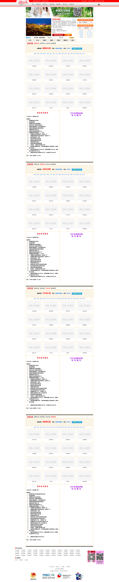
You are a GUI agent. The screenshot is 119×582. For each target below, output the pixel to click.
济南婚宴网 (60, 553)
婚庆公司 (45, 4)
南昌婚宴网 (53, 553)
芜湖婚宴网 (41, 555)
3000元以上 (89, 36)
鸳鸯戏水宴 (36, 164)
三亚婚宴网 (23, 550)
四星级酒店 (81, 32)
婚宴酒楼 (81, 36)
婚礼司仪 (65, 4)
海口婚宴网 (17, 550)
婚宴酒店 (38, 4)
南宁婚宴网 (78, 551)
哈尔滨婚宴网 (78, 555)
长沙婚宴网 (17, 551)
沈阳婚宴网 (72, 551)
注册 (99, 1)
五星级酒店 (81, 30)
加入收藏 (102, 1)
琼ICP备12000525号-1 (64, 570)
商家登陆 (96, 1)
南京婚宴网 (23, 551)
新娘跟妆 (58, 4)
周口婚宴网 (53, 555)
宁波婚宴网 (66, 550)
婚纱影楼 (52, 4)
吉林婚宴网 (66, 551)
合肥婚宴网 (47, 553)
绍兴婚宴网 (60, 550)
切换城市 (24, 4)
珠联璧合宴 (53, 43)
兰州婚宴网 (35, 555)
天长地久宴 (47, 43)
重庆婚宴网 (23, 555)
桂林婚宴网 (17, 553)
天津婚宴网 (41, 551)
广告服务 (62, 566)
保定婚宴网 (23, 553)
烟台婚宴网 (66, 553)
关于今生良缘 (51, 566)
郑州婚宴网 (17, 555)
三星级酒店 (81, 34)
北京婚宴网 (41, 550)
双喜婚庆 (21, 559)
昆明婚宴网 (47, 551)
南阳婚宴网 (60, 555)
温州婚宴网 (53, 550)
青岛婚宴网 (78, 553)
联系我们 (57, 566)
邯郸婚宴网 (29, 553)
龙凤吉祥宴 (42, 43)
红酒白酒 (71, 4)
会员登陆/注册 (90, 1)
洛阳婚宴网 (66, 555)
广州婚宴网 (29, 550)
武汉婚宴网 (78, 550)
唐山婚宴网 (35, 553)
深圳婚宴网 (35, 550)
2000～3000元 (89, 34)
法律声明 (68, 566)
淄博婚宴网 (72, 553)
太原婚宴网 (41, 553)
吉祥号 (16, 559)
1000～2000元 (89, 32)
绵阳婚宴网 (47, 555)
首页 (33, 4)
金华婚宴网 (72, 550)
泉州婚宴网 (72, 555)
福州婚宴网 (53, 551)
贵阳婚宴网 (29, 555)
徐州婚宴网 (29, 551)
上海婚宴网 (47, 550)
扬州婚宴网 (35, 551)
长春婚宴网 (60, 551)
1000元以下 (89, 30)
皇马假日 (26, 559)
